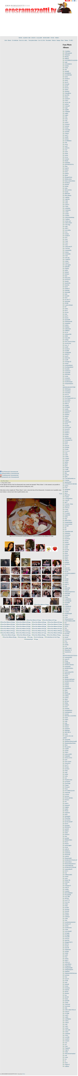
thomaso (67, 993)
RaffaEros (67, 851)
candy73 (67, 204)
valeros (66, 1020)
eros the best (68, 343)
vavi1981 (67, 1037)
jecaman (67, 549)
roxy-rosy (67, 902)
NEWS (20, 37)
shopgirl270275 (69, 942)
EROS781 (67, 358)
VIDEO (57, 37)
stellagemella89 (68, 967)
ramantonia (67, 852)
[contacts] (76, 1)
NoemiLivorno (68, 779)
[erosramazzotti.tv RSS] (71, 1)
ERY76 (67, 403)
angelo (66, 113)
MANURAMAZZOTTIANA (70, 655)
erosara (66, 363)
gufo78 (66, 511)
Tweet (60, 493)
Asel (66, 149)
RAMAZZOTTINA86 (70, 867)
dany (66, 275)
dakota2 (67, 272)
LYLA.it (23, 1073)
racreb (66, 847)
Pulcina (67, 843)
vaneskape (67, 1033)
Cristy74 (67, 263)
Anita (66, 118)
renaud (66, 876)
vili (65, 1044)
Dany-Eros (67, 277)
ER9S (66, 336)
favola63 (67, 425)
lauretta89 (67, 602)
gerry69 (67, 474)
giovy (66, 493)
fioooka (67, 436)
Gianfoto (67, 480)
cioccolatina (68, 230)
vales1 (66, 1026)
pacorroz (67, 796)
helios (66, 516)
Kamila (66, 579)
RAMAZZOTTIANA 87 (71, 860)
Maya (66, 699)
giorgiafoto (67, 489)
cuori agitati (68, 265)
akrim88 (67, 71)
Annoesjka (67, 129)
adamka (67, 65)
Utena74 (67, 1011)
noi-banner (67, 781)
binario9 (67, 184)
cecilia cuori (68, 221)
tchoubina (67, 988)
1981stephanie (68, 53)
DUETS (33, 37)
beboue (66, 170)
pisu (66, 836)
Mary (66, 690)
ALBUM (25, 37)
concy (66, 244)
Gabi (66, 453)
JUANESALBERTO (70, 573)
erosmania (67, 378)
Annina (66, 128)
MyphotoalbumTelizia (70, 743)
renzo (66, 878)
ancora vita (67, 102)
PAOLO (67, 799)
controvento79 (68, 246)
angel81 (67, 109)
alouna (66, 97)
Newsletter (48, 40)
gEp (66, 473)
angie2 (66, 115)
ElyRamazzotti (68, 321)
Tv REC (71, 40)
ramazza (67, 856)
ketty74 (67, 584)
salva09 (67, 907)
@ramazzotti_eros (6, 477)
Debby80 (67, 290)
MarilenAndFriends (69, 679)
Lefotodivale (68, 606)
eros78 (66, 356)
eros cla (67, 394)
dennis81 (67, 296)
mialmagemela (68, 712)
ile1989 (67, 526)
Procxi (66, 841)
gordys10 (67, 506)
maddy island (68, 648)
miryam (67, 726)
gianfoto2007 (68, 482)
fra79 (66, 443)
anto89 (66, 137)
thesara (66, 991)
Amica (66, 100)
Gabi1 (66, 454)
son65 (66, 955)
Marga (66, 661)
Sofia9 (66, 953)
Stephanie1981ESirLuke (71, 973)
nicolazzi (67, 768)
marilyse (67, 683)
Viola (66, 1046)
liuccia (66, 626)
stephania (67, 971)
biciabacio (67, 182)
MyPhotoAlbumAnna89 (71, 741)
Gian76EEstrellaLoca (70, 478)
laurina (66, 604)
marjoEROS (68, 688)
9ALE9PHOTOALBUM (71, 60)
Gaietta (66, 456)
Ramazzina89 (68, 858)
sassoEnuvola (68, 927)
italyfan (67, 542)
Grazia (66, 509)
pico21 (66, 823)
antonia (66, 139)
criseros (67, 252)
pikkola (67, 830)
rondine (67, 889)
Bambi (66, 160)
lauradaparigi (68, 600)
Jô (65, 577)
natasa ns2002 (68, 754)
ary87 (66, 146)
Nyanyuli (67, 787)
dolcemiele (67, 301)
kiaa (66, 586)
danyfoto (67, 285)
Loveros (67, 635)
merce (66, 706)
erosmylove (68, 380)
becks (66, 171)
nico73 (66, 765)
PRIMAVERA (68, 840)
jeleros (66, 557)
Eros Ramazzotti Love (70, 398)
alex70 (66, 82)
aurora (66, 155)
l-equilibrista (68, 599)
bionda (66, 186)
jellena (66, 558)
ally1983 (67, 95)
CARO (66, 212)
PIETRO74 (68, 827)
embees (67, 325)
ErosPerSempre (68, 381)
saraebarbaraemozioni (70, 922)
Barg (66, 166)
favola (66, 423)
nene (66, 759)
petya (66, 814)
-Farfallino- (67, 51)
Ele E (66, 310)
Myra (66, 745)
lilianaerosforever (69, 619)
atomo (66, 153)
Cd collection (15, 40)
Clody (66, 241)
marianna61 (68, 666)
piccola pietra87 (69, 821)
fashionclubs (68, 422)
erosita (66, 376)
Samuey (67, 913)
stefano (66, 958)
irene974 (67, 537)
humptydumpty (68, 522)
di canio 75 (67, 299)
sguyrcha (67, 940)
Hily (66, 518)
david (66, 286)
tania (66, 982)
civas (66, 232)
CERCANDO (68, 223)
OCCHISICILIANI (69, 790)
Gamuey (67, 458)
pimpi (66, 832)
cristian (66, 261)
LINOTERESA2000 (70, 621)
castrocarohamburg (69, 217)
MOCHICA (68, 732)
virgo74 (67, 1050)
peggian (67, 807)
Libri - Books (7, 40)
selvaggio (67, 935)
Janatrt (66, 546)
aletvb (66, 80)
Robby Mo (67, 880)
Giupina (67, 496)
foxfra (66, 442)
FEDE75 (67, 432)
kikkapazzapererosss (70, 591)
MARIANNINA (69, 668)
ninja (66, 772)
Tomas (66, 1002)
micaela (67, 714)
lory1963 (67, 633)
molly (66, 734)
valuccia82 (67, 1030)
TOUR (52, 37)
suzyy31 (67, 978)
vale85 (66, 1017)
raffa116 (67, 849)
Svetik (66, 980)
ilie (65, 527)
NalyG (66, 752)
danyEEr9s (67, 283)
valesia (66, 1028)
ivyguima (67, 544)
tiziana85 (67, 1000)
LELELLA (67, 608)
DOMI (66, 303)
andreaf (67, 104)
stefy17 (66, 960)
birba (66, 188)
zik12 (66, 1062)
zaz (66, 1059)
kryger (66, 597)
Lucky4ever (68, 639)
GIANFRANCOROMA (71, 484)
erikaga (66, 339)
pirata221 (67, 834)
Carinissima (68, 210)
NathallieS (67, 756)
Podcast (54, 40)
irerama (67, 540)
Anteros (67, 133)
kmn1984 (67, 595)
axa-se (66, 157)
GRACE (67, 507)
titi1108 (67, 997)
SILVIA (67, 944)
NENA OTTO (68, 757)
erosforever (67, 370)
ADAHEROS (68, 64)
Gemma (67, 467)
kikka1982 (67, 588)
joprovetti (67, 568)
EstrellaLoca (68, 411)
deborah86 (67, 292)
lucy (66, 641)
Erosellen (67, 369)
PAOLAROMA (69, 798)
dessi (66, 297)
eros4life (67, 350)
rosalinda (67, 891)
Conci (66, 243)
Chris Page (67, 224)
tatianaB (67, 984)
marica (66, 670)
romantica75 (68, 885)
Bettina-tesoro (68, 179)
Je (65, 566)
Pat (65, 801)
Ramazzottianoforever (70, 863)
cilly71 (66, 228)
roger (66, 883)
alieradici (67, 91)
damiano (67, 274)
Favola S (67, 431)
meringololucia (68, 710)
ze (65, 1061)
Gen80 (66, 469)
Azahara (67, 159)
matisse (66, 697)
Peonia (66, 810)
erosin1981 (67, 372)
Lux (66, 646)
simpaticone (68, 949)
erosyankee (67, 392)
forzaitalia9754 (68, 440)
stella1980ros (68, 964)
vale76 (66, 1015)
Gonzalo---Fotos (69, 504)
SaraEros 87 (68, 924)
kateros (66, 582)
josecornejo (67, 569)
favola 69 (67, 429)
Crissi (66, 255)
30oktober (67, 55)
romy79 (67, 887)
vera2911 (67, 1039)
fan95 (66, 418)
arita (66, 142)
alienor (66, 89)
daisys (66, 270)
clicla (66, 239)
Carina (66, 206)
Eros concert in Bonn (70, 341)
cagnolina (67, 199)
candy (66, 202)
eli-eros (66, 312)
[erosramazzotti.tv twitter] (73, 1)
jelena (66, 553)
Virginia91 (67, 1048)
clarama (67, 233)
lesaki (66, 615)
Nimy (66, 770)
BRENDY (67, 193)
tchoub (66, 986)
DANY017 (67, 279)
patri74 (66, 803)
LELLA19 (67, 610)
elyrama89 (67, 319)
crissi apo (67, 257)
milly (66, 721)
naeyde (66, 750)
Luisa (66, 642)
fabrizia (67, 416)
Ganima (67, 460)
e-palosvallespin (69, 305)
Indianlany (67, 533)
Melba (66, 703)
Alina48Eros (68, 93)
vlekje (66, 1051)
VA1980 (67, 1013)
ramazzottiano (68, 862)
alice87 (66, 86)
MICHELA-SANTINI (70, 715)
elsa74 (66, 316)
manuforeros (68, 652)
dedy (66, 294)
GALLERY (39, 37)
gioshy (66, 491)
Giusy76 (67, 500)
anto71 (66, 135)
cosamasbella (68, 250)
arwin (66, 144)
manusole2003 (68, 657)
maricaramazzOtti (69, 672)
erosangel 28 (68, 361)
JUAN (66, 571)
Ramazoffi (67, 854)
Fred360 (67, 447)
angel (66, 107)
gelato (66, 464)
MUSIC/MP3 (46, 37)
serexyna (67, 938)
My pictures (68, 747)
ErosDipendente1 (69, 367)
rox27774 (67, 900)
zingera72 (67, 1064)
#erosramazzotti (14, 471)
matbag (66, 695)
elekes (66, 308)
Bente (66, 175)
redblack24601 (68, 874)
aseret (66, 151)
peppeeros (67, 812)
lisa (66, 622)
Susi (66, 977)
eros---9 (67, 345)
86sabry (67, 56)
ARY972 (67, 148)
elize (66, 314)
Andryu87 (67, 106)
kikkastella (67, 593)
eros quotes (67, 396)
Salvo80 (67, 911)
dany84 (67, 281)
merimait (67, 708)
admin (66, 67)
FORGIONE (68, 438)
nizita (66, 776)
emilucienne (68, 328)
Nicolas (67, 767)
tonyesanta (67, 1006)
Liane (66, 617)
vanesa (66, 1031)
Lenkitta (67, 611)
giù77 (66, 502)
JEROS (67, 560)
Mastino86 (67, 694)
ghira (66, 476)
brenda (66, 191)
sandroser (67, 916)
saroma (66, 925)
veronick (67, 1040)
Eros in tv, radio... (23, 40)
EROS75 (67, 354)
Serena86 (67, 936)
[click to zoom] (9, 551)
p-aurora (67, 794)
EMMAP (67, 330)
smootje (67, 951)
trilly (66, 1008)
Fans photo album (33, 40)
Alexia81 (67, 84)
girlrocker (67, 495)
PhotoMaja (67, 818)
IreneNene (67, 538)
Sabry (66, 905)
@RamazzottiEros (6, 473)
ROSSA (67, 898)
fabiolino (67, 414)
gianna (66, 485)
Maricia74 (67, 673)
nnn (66, 778)
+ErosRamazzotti (6, 475)
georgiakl (67, 471)
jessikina (67, 562)
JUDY (66, 575)
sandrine (67, 914)
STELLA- (67, 962)
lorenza (66, 630)
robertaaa (67, 882)
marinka (67, 684)
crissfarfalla (67, 254)
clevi (66, 237)
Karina (66, 580)
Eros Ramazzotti (6, 471)
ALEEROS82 (68, 75)
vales (66, 1024)
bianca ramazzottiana (70, 181)
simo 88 (67, 947)
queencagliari (68, 845)
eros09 (66, 347)
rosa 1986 (67, 896)
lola (66, 628)
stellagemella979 (69, 969)
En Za (66, 332)
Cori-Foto (67, 248)
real (66, 872)
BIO (29, 37)
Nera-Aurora (68, 761)
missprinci (67, 728)
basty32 (67, 168)
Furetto (66, 449)
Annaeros (67, 124)
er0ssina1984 (68, 334)
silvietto (67, 946)
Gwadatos (67, 513)
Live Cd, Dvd (41, 40)
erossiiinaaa (68, 390)
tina (66, 995)
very (66, 1042)
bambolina (67, 162)
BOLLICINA (68, 190)
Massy (66, 692)
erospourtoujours (69, 383)
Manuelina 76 (68, 650)
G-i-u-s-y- (67, 451)
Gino (66, 487)
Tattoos (66, 40)
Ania (66, 117)
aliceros (67, 87)
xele (66, 1055)
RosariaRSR (68, 894)
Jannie (66, 547)
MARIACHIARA (69, 664)
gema (66, 465)
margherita (67, 663)
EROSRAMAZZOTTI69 (69, 387)
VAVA (66, 1035)
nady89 (67, 748)
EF (65, 306)
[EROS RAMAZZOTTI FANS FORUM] (67, 1)
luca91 (66, 637)
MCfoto (67, 701)
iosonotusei (67, 535)
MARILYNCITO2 (69, 681)
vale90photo (68, 1019)
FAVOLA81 (68, 427)
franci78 (67, 445)
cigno (66, 226)
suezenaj (67, 975)
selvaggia (67, 933)
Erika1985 (67, 338)
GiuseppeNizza (68, 498)
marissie (67, 686)
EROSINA (67, 374)
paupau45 (67, 805)
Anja (66, 120)
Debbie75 (67, 288)
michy (66, 717)
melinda (67, 705)
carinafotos (67, 208)
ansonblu (67, 131)
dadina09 (67, 266)
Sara (66, 920)
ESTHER (67, 407)
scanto (66, 929)
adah (66, 62)
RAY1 (66, 871)
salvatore (67, 909)
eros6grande (68, 352)
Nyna (66, 789)
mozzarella (67, 739)
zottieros (67, 1066)
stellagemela (68, 966)
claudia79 (67, 235)
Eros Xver (67, 401)
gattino (66, 462)
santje (66, 918)
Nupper (67, 785)
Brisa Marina (68, 195)
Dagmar (67, 268)
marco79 (67, 659)
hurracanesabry (68, 524)
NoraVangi (67, 783)
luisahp (66, 644)
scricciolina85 (68, 931)
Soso (66, 956)
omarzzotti (67, 792)
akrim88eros (68, 73)
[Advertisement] (38, 24)
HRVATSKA (68, 520)
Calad (66, 201)
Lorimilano (67, 631)
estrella (66, 409)
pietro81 (67, 829)
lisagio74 (67, 624)
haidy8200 (67, 515)
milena (66, 719)
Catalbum (67, 219)
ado (66, 69)
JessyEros (67, 564)
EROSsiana (68, 389)
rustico (66, 904)
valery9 (67, 1022)
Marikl (66, 677)
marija (66, 675)
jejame (66, 551)
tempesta (67, 989)
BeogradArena (68, 177)
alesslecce (67, 78)
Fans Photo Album (4, 480)
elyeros (66, 317)
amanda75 (67, 98)
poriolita (67, 838)
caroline (67, 213)
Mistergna (67, 730)
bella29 (66, 173)
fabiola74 (67, 412)
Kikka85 (67, 589)
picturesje (67, 825)
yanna (66, 1057)
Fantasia (67, 420)
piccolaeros (67, 820)
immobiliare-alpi (69, 531)
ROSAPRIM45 (69, 893)
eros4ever (67, 348)
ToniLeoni (67, 1004)
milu (66, 723)
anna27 (66, 122)
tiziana (66, 998)
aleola (66, 76)
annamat (67, 126)
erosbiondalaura (69, 365)
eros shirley (67, 400)
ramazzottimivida (69, 865)
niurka (66, 774)
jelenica (67, 555)
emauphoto (67, 323)
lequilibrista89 (68, 613)
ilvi (65, 529)
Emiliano (67, 327)
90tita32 (67, 58)
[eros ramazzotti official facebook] (74, 1)
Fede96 (67, 434)
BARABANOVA (69, 164)
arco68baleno (68, 140)
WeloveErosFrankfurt (70, 1053)
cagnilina (67, 197)
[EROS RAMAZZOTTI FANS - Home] (21, 13)
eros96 (66, 359)
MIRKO (67, 725)
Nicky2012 (67, 763)
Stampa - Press (60, 40)
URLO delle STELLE (70, 1009)
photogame (67, 816)
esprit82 (67, 405)
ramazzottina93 (68, 869)
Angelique (67, 111)
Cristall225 (67, 259)
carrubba (67, 215)
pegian (66, 809)
